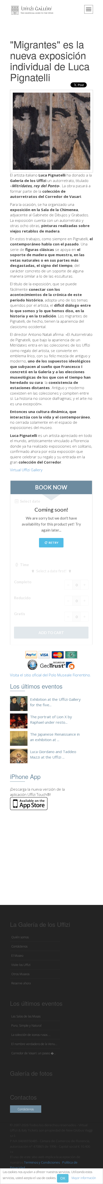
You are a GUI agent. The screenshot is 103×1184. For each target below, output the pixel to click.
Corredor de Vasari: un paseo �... (33, 1053)
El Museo (17, 955)
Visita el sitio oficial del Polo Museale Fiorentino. (50, 674)
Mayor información (84, 1178)
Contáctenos (19, 946)
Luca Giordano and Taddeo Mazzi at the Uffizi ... (53, 754)
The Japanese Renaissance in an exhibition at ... (55, 737)
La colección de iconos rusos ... (30, 1035)
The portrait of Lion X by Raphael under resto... (51, 719)
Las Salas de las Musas (25, 1016)
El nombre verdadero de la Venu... (34, 1044)
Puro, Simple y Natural (26, 1025)
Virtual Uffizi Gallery (26, 469)
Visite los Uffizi (20, 965)
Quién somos (20, 937)
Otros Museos (20, 974)
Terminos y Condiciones (42, 1162)
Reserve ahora (21, 983)
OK (62, 1178)
